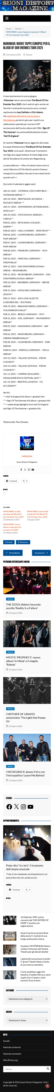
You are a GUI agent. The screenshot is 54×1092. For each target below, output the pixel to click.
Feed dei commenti (12, 1053)
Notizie (29, 54)
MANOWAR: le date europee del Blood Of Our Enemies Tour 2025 (13, 514)
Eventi (9, 542)
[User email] (33, 469)
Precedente (14, 553)
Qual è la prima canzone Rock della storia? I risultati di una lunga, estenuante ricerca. (34, 936)
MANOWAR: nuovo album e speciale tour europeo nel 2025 (12, 527)
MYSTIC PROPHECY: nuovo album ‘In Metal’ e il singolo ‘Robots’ (23, 661)
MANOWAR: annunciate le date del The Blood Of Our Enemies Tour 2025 (37, 514)
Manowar (24, 542)
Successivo (40, 553)
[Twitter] (25, 469)
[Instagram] (29, 469)
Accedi (6, 1040)
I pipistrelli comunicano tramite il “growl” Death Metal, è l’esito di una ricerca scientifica (35, 961)
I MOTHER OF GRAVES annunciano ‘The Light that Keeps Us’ (26, 717)
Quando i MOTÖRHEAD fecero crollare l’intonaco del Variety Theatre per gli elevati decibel (35, 949)
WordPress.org (10, 1060)
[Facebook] (21, 469)
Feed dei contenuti (12, 1047)
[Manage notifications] (47, 1086)
